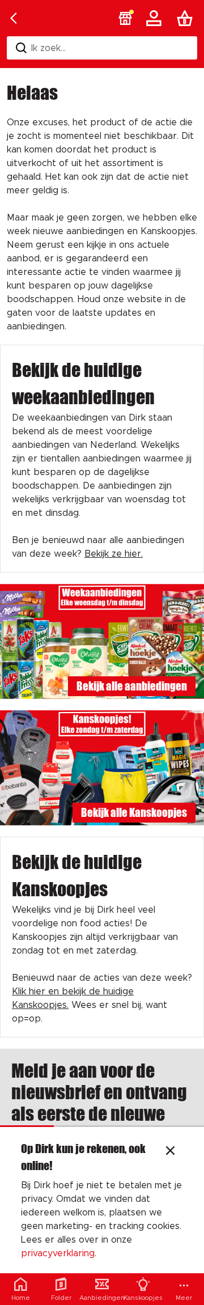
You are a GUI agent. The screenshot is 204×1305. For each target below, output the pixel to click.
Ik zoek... (48, 48)
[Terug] (13, 18)
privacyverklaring (58, 1253)
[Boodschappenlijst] (187, 18)
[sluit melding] (170, 1152)
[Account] (156, 18)
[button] (125, 18)
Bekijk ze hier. (113, 553)
